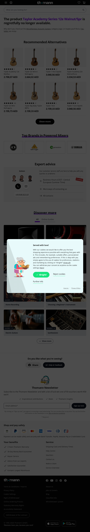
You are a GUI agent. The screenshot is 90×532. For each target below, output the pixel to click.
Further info (38, 281)
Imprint (66, 288)
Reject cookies (59, 274)
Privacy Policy (75, 288)
